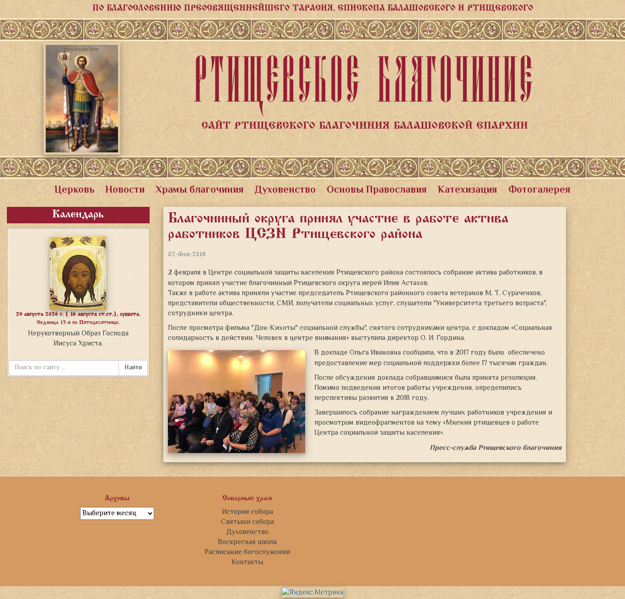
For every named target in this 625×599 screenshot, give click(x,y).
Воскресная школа (247, 542)
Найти (133, 368)
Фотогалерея (539, 190)
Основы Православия (377, 190)
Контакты (247, 562)
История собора (247, 512)
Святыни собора (247, 522)
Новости (125, 190)
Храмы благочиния (200, 190)
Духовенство (285, 190)
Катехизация (467, 190)
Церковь (74, 190)
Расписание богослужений (247, 552)
